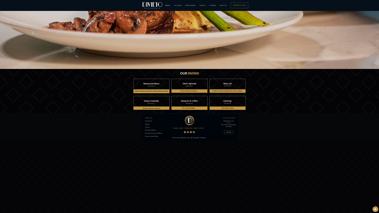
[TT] (194, 132)
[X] (191, 132)
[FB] (185, 132)
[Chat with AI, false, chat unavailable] (375, 209)
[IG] (188, 132)
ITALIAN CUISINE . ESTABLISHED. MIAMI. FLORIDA (188, 128)
